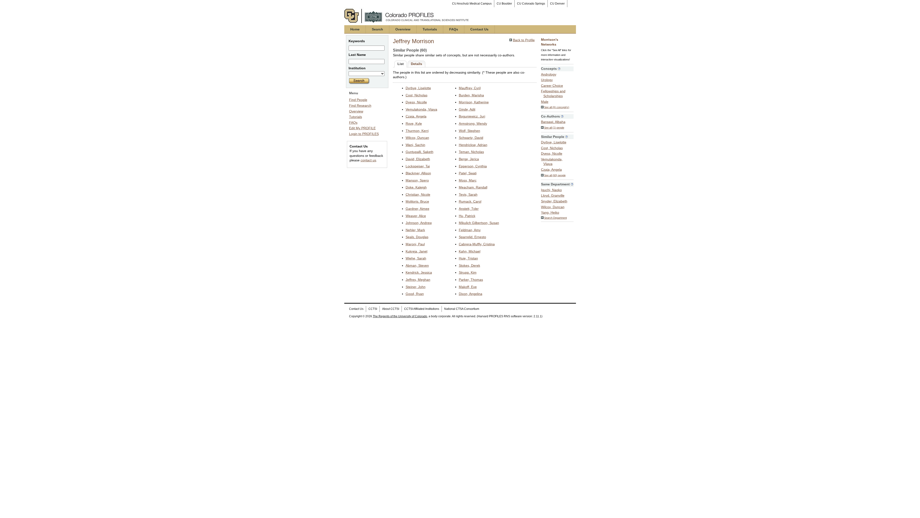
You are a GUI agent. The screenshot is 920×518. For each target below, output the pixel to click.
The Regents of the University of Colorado (400, 316)
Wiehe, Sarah (416, 258)
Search (377, 29)
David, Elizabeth (418, 159)
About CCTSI (390, 309)
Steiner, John (416, 287)
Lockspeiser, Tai (418, 166)
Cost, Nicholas (416, 95)
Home (355, 29)
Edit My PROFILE (362, 128)
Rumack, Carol (470, 201)
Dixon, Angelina (470, 294)
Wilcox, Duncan (417, 138)
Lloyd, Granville (552, 195)
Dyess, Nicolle (416, 102)
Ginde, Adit (467, 109)
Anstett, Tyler (469, 209)
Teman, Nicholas (471, 152)
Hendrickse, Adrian (473, 145)
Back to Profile (524, 40)
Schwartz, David (471, 138)
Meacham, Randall (473, 187)
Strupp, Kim (468, 272)
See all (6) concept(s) (556, 107)
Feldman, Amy (470, 230)
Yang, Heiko (550, 212)
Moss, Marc (468, 180)
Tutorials (430, 29)
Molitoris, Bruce (417, 201)
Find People (358, 100)
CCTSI (372, 309)
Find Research (360, 105)
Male (544, 102)
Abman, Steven (417, 265)
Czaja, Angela (416, 116)
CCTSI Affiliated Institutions (421, 309)
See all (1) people (554, 127)
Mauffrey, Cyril (470, 88)
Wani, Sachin (415, 145)
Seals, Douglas (417, 237)
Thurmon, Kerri (417, 131)
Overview (402, 29)
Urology (547, 80)
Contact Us (479, 29)
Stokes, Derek (469, 265)
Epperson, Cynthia (473, 166)
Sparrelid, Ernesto (472, 237)
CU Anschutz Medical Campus (472, 3)
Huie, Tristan (468, 258)
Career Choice (552, 86)
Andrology (548, 74)
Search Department (555, 217)
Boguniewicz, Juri (472, 116)
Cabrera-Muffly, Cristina (477, 244)
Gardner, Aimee (417, 209)
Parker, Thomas (471, 280)
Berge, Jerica (469, 159)
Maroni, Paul (415, 244)
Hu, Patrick (467, 216)
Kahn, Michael (469, 251)
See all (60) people (555, 175)
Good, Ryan (415, 294)
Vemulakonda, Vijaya (421, 109)
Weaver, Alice (416, 216)
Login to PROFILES (364, 134)
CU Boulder (504, 3)
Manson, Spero (417, 180)
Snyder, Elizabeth (554, 201)
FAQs (453, 29)
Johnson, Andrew (419, 223)
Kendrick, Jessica (419, 272)
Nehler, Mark (415, 230)
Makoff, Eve (468, 287)
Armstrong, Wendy (473, 123)
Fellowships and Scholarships (553, 93)
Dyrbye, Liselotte (418, 88)
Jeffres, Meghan (418, 280)
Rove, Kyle (414, 123)
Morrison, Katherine (474, 102)
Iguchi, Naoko (551, 190)
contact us (368, 160)
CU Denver (557, 3)
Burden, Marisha (471, 95)
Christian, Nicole (418, 194)
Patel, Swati (468, 173)
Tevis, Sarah (468, 194)
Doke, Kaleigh (416, 187)
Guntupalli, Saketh (419, 152)
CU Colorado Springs (531, 3)
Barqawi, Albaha (553, 122)
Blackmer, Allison (418, 173)
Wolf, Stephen (469, 131)
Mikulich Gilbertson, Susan (479, 223)
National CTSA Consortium (461, 309)
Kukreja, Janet (416, 251)
